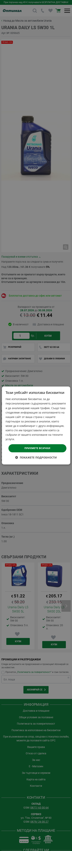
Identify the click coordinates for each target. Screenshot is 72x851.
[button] (36, 457)
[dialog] (36, 425)
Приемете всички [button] (37, 448)
